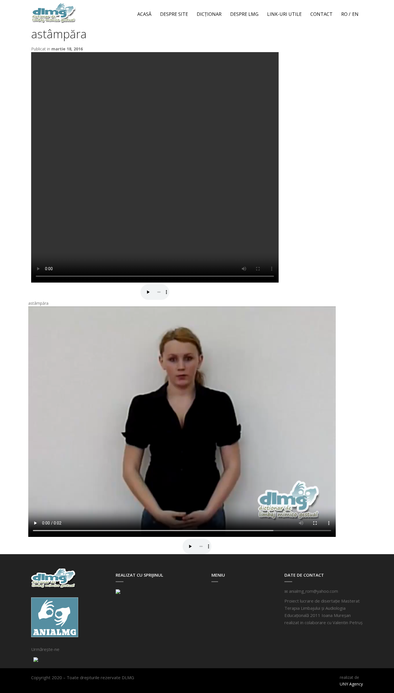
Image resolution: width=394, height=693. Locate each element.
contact (321, 14)
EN (355, 14)
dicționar (209, 14)
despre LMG (244, 14)
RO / (345, 14)
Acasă (144, 14)
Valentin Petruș (348, 622)
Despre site (174, 14)
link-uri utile (284, 14)
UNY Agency (351, 684)
